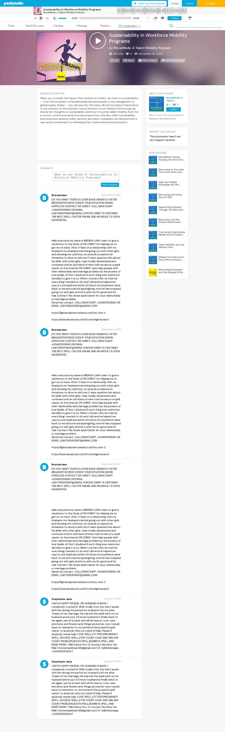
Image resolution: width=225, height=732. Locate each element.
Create (189, 3)
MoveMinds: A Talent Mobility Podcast (64, 12)
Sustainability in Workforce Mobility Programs (72, 9)
